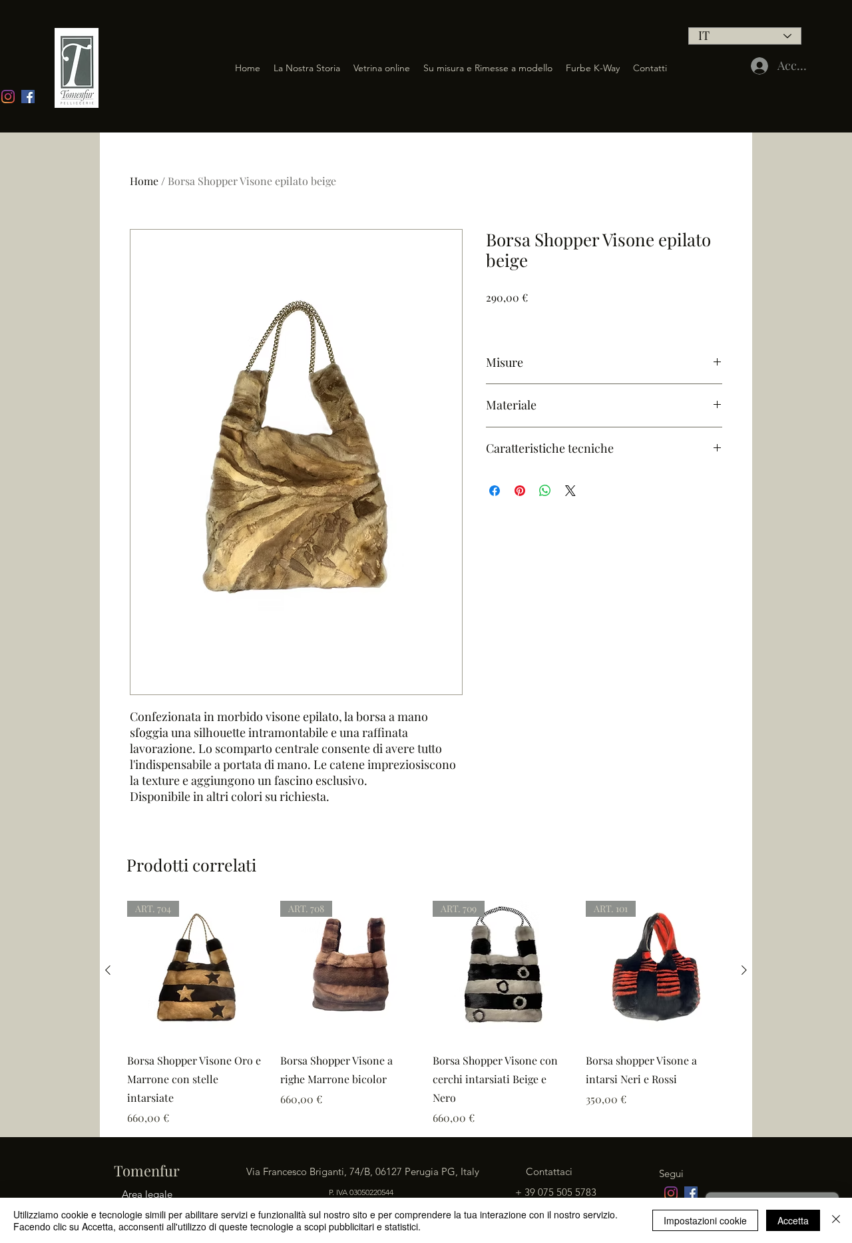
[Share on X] (570, 491)
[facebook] (28, 96)
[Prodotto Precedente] (108, 970)
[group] (426, 1013)
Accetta (793, 1220)
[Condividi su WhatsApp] (545, 491)
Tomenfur (145, 1170)
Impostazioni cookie (705, 1220)
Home (144, 181)
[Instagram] (8, 96)
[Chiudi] (836, 1220)
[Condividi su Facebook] (495, 491)
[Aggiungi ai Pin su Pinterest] (520, 491)
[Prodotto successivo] (744, 970)
